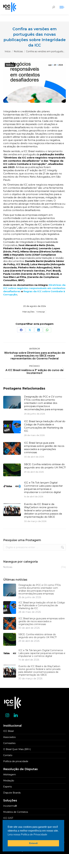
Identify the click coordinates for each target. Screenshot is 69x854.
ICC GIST (8, 818)
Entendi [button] (33, 843)
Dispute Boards (12, 792)
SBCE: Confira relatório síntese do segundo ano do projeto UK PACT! (45, 466)
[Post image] (12, 402)
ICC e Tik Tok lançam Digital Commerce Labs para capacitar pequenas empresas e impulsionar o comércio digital (43, 487)
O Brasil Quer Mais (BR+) (17, 749)
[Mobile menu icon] (62, 7)
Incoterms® (10, 805)
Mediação (8, 780)
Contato (7, 755)
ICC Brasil (8, 731)
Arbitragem (9, 774)
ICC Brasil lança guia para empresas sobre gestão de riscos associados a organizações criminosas (44, 447)
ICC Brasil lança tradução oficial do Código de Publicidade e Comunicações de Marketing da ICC (44, 426)
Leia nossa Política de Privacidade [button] (27, 834)
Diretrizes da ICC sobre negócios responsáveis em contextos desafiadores (34, 288)
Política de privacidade (15, 761)
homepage (41, 312)
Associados (9, 737)
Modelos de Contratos (15, 812)
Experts (7, 786)
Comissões (9, 743)
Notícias (10, 65)
